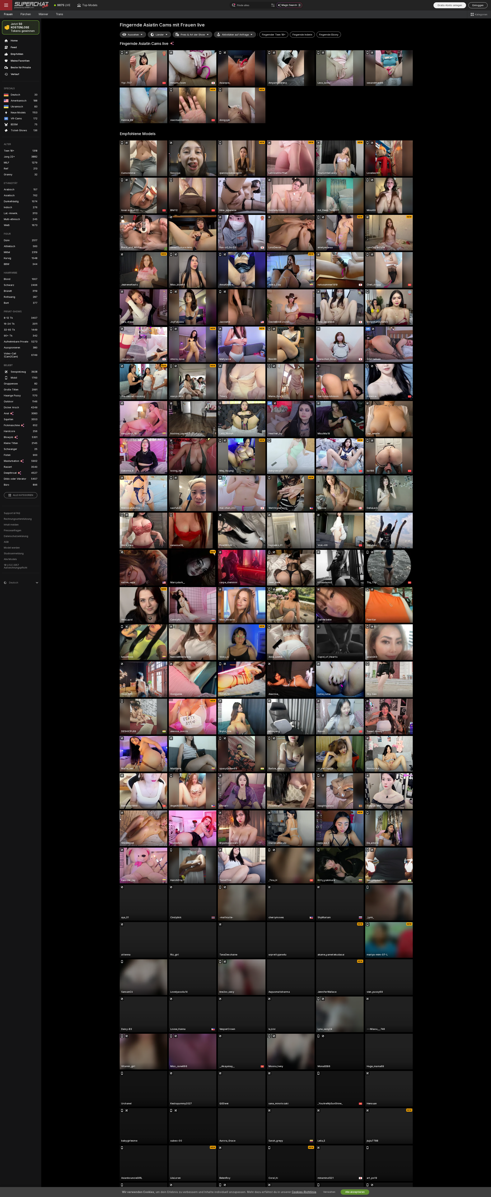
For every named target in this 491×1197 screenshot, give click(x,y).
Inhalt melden (11, 524)
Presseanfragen (12, 530)
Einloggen (478, 5)
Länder (160, 34)
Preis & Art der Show (193, 34)
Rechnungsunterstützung (18, 519)
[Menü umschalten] (6, 5)
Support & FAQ (12, 513)
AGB (6, 542)
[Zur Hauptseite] (31, 5)
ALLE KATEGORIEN (23, 495)
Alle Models (10, 559)
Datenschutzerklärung (16, 536)
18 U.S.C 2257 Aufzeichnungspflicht (15, 566)
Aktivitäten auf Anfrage (235, 34)
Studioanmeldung (14, 553)
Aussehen (133, 34)
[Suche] (273, 5)
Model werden (12, 547)
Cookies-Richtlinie (304, 1192)
